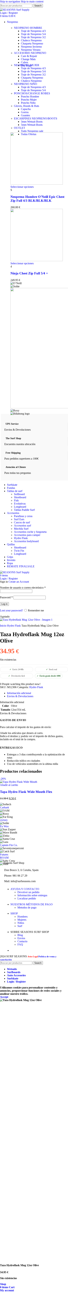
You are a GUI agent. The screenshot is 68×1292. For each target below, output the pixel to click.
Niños (20, 922)
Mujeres (21, 919)
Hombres (22, 916)
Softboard (19, 494)
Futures (4, 854)
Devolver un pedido (28, 892)
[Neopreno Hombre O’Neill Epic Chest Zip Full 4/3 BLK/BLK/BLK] (36, 183)
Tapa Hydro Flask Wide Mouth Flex (26, 792)
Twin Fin (19, 550)
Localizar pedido (26, 898)
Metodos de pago (26, 907)
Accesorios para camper (27, 534)
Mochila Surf (21, 528)
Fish (16, 500)
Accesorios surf (22, 525)
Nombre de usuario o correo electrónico (23, 587)
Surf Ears (19, 519)
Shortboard (20, 497)
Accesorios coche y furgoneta (30, 531)
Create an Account (19, 581)
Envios (21, 938)
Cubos (24, 62)
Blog (20, 935)
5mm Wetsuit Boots (32, 124)
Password (6, 597)
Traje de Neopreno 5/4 (33, 34)
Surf (19, 926)
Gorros (25, 112)
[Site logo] (14, 9)
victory (4, 820)
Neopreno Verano (30, 49)
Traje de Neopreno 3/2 (33, 37)
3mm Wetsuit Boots (32, 121)
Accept (4, 996)
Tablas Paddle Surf (24, 509)
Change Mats (28, 59)
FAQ (20, 944)
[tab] (19, 693)
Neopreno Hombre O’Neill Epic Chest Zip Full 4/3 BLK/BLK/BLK (37, 198)
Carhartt (4, 807)
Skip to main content (32, 1)
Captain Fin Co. (9, 845)
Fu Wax (4, 826)
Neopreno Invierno (31, 46)
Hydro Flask (21, 538)
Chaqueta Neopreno (32, 43)
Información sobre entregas (32, 895)
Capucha (26, 109)
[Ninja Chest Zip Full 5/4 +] (36, 260)
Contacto (22, 941)
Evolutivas (20, 503)
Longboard (20, 506)
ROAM (4, 857)
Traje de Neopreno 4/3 (33, 30)
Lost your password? (11, 610)
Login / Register (16, 981)
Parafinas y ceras (23, 516)
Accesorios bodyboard (26, 541)
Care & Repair (29, 56)
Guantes (25, 115)
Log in (4, 604)
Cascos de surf (22, 522)
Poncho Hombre (30, 96)
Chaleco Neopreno (31, 40)
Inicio (3, 625)
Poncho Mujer (29, 99)
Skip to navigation (10, 1)
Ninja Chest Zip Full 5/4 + (29, 273)
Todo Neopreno (32, 131)
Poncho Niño (28, 102)
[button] (9, 784)
